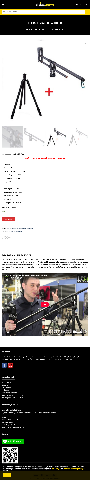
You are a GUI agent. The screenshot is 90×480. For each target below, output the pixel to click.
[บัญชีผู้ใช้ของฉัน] (81, 4)
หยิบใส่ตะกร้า (8, 219)
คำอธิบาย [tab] (4, 250)
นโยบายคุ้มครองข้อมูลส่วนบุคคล (75, 468)
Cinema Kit (40, 29)
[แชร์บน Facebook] (3, 237)
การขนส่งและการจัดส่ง (9, 393)
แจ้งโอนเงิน (5, 390)
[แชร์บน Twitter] (10, 237)
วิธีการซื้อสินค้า (6, 387)
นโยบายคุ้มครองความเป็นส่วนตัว (12, 398)
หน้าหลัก (29, 29)
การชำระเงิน (6, 385)
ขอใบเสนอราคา (7, 382)
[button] (3, 4)
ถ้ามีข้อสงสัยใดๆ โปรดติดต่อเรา (12, 395)
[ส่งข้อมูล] (86, 11)
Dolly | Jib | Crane (56, 29)
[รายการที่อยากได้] (77, 4)
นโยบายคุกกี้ (56, 468)
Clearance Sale (18, 228)
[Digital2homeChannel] (10, 367)
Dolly (8, 231)
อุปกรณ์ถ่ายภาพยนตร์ (16, 231)
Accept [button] (7, 475)
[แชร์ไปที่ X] (6, 237)
